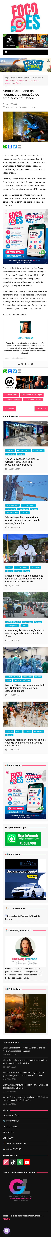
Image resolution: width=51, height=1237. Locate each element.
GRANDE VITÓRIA (11, 1116)
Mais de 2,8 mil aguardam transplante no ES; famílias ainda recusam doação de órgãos (25, 688)
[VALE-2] (25, 1013)
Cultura (9, 567)
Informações (11, 454)
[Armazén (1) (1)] (25, 41)
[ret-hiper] (25, 880)
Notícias (33, 107)
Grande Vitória (38, 451)
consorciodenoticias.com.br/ (16, 358)
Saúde (9, 680)
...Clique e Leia (23, 978)
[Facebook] (25, 364)
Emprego (25, 107)
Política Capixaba (13, 400)
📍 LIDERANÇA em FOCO (18, 930)
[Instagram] (22, 364)
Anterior (11, 409)
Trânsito (24, 626)
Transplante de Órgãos (22, 680)
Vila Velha (24, 513)
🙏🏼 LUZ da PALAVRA (15, 908)
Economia (17, 107)
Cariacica (10, 731)
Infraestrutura (23, 509)
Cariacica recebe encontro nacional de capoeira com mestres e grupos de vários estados (25, 742)
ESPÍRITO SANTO (23, 451)
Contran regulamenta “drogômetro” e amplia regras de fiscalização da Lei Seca (24, 633)
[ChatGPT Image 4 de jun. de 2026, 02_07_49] (25, 236)
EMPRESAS (8, 1138)
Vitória (27, 571)
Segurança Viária (12, 626)
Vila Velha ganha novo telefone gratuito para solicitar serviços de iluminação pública (22, 520)
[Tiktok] (29, 364)
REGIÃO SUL (8, 1132)
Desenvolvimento (12, 505)
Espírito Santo (12, 395)
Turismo (18, 571)
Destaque (9, 107)
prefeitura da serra (34, 400)
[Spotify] (32, 364)
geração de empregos (33, 395)
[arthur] (25, 382)
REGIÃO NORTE (10, 1127)
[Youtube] (19, 364)
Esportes (28, 731)
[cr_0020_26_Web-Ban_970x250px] (25, 65)
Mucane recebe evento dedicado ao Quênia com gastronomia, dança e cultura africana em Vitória (24, 578)
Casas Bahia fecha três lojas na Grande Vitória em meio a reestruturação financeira (22, 462)
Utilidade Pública (12, 513)
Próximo (40, 409)
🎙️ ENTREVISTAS (11, 1121)
